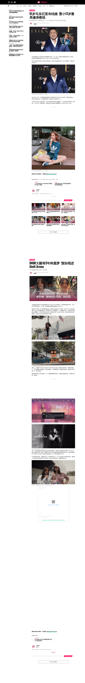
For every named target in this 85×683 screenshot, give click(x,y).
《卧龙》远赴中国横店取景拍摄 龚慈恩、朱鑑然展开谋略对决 (16, 45)
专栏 (47, 6)
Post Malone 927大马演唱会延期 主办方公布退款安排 (16, 22)
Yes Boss (53, 634)
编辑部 (35, 24)
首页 (17, 6)
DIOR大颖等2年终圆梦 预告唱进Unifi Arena (16, 17)
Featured (41, 179)
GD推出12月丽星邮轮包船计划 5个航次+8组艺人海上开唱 (16, 27)
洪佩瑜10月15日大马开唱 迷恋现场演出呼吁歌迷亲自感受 (16, 41)
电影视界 (29, 6)
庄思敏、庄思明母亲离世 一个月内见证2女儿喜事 (16, 36)
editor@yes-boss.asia (51, 174)
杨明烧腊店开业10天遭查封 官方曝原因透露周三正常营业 (16, 55)
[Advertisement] (53, 116)
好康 (44, 6)
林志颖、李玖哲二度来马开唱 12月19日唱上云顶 (16, 31)
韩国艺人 (53, 179)
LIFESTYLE (34, 6)
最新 (21, 6)
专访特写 (39, 6)
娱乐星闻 (25, 6)
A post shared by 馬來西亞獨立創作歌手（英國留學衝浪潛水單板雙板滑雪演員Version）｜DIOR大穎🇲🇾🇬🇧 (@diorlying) (62, 502)
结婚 (47, 179)
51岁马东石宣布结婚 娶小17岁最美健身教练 (16, 11)
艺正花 (50, 179)
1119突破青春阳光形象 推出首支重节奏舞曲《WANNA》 (16, 50)
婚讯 (44, 179)
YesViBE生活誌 (51, 6)
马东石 (57, 179)
